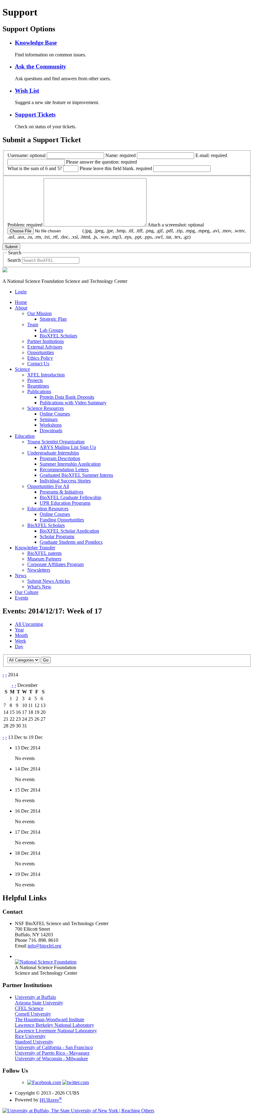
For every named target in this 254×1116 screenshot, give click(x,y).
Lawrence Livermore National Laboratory (56, 1030)
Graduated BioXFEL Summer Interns (76, 475)
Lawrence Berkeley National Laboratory (54, 1025)
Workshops (51, 425)
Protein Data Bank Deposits (67, 397)
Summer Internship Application (70, 464)
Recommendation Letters (64, 469)
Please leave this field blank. (116, 168)
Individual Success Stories (65, 480)
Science (22, 369)
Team (32, 324)
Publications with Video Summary (73, 402)
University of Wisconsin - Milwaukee (51, 1058)
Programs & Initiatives (61, 491)
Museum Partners (44, 558)
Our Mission (39, 313)
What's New (39, 586)
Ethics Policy (40, 358)
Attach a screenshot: (126, 230)
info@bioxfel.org (44, 945)
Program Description (60, 458)
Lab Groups (51, 330)
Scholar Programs (57, 536)
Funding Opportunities (62, 519)
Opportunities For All (48, 486)
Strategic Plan (53, 319)
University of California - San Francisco (54, 1047)
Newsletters (38, 570)
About (21, 307)
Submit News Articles (48, 581)
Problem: (24, 224)
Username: (26, 155)
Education (25, 436)
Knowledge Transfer (35, 547)
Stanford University (34, 1041)
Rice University (30, 1036)
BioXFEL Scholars (58, 335)
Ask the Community (40, 66)
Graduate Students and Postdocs (71, 542)
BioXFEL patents (44, 553)
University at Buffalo (35, 997)
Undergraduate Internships (53, 452)
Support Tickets (35, 114)
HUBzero (51, 1100)
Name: (120, 155)
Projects (35, 380)
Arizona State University (39, 1002)
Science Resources (45, 408)
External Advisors (44, 346)
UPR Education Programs (65, 503)
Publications (39, 391)
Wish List (27, 90)
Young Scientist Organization (56, 441)
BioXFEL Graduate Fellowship (70, 497)
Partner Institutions (45, 341)
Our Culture (26, 592)
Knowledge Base (36, 42)
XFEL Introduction (46, 374)
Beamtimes (38, 386)
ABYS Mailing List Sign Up (68, 447)
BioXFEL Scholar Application (69, 531)
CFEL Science (29, 1008)
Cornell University (33, 1014)
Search (14, 260)
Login (21, 291)
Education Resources (47, 508)
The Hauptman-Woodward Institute (49, 1019)
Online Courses (55, 413)
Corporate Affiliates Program (55, 564)
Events (21, 597)
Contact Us (38, 363)
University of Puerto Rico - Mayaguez (52, 1053)
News (20, 575)
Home (21, 302)
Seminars (49, 419)
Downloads (51, 430)
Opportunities (40, 352)
